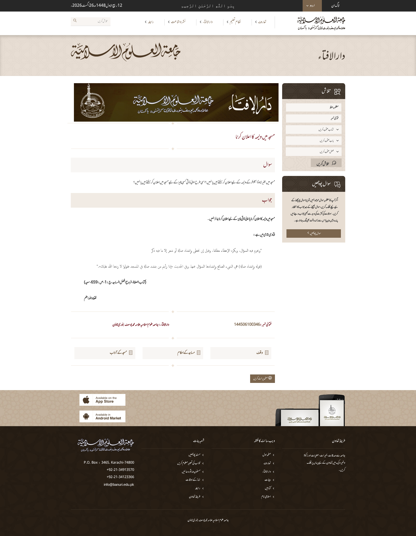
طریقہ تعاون (194, 497)
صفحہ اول (266, 455)
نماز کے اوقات (193, 480)
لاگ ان (335, 5)
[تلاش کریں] (75, 21)
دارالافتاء (208, 22)
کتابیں (268, 489)
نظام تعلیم (235, 22)
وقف (259, 352)
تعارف (262, 22)
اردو (312, 5)
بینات (268, 480)
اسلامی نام (266, 497)
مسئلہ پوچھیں (194, 455)
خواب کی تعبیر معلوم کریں (188, 464)
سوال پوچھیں (315, 234)
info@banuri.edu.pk (119, 484)
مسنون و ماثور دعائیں (191, 472)
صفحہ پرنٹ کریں (260, 379)
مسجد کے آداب (118, 352)
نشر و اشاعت (178, 22)
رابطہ (151, 22)
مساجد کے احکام (186, 352)
